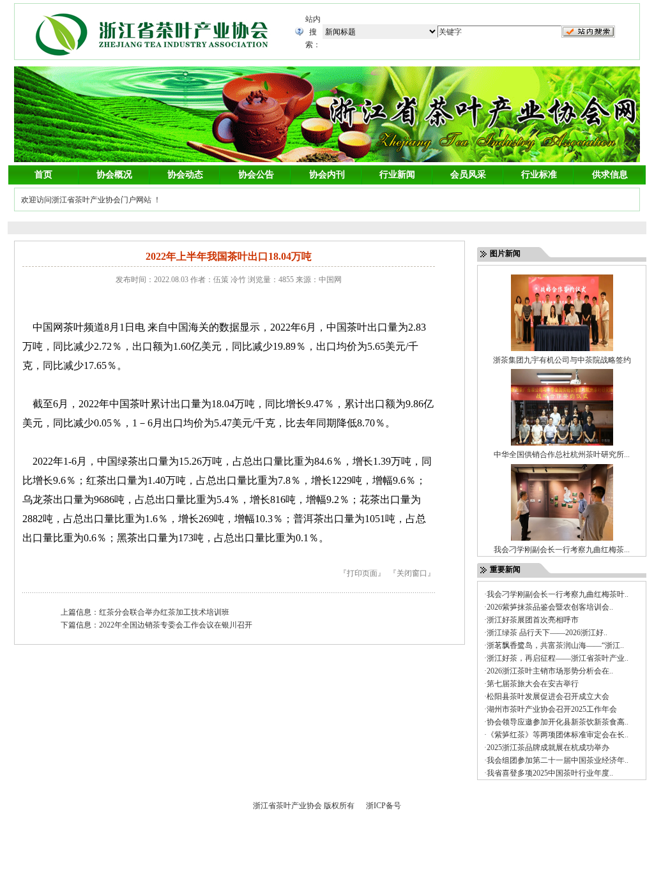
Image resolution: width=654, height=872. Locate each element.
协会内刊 (327, 174)
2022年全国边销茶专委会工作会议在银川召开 (175, 624)
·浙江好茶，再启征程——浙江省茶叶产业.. (556, 658)
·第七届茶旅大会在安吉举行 (531, 683)
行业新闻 (397, 174)
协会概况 (114, 174)
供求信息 (610, 174)
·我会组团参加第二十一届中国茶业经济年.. (556, 760)
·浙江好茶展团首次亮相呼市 (531, 619)
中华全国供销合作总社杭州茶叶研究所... (562, 454)
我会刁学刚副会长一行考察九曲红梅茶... (562, 549)
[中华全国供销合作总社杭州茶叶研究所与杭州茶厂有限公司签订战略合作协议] (562, 445)
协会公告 (256, 174)
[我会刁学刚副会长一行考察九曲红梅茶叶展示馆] (562, 540)
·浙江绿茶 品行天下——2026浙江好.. (545, 632)
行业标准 (539, 174)
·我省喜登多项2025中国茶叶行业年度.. (548, 773)
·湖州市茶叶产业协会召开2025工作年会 (550, 709)
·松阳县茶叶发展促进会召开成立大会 (546, 696)
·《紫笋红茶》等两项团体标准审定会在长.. (556, 734)
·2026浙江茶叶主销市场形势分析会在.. (548, 670)
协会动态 (185, 174)
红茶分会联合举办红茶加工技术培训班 (164, 612)
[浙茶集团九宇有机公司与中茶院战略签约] (562, 351)
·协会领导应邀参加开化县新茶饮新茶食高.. (556, 722)
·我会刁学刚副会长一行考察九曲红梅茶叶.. (556, 594)
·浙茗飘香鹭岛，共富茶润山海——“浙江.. (554, 645)
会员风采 (468, 174)
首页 (43, 174)
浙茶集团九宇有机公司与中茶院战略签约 (562, 360)
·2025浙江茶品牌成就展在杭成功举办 (546, 747)
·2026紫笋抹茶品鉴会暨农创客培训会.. (548, 607)
